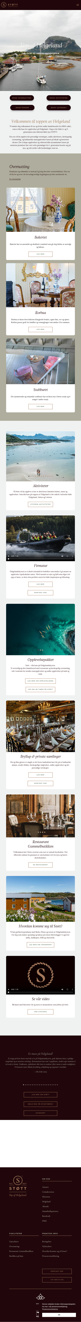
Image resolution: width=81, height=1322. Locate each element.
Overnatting (14, 1246)
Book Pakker (22, 107)
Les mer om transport (40, 944)
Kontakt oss (40, 592)
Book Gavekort (59, 107)
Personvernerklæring (50, 1256)
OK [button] (59, 1315)
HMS (44, 1221)
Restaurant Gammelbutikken (21, 1251)
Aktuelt (45, 1206)
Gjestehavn (13, 1241)
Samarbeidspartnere (50, 1211)
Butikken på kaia (16, 1256)
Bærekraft (46, 1216)
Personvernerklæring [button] (50, 1309)
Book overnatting (21, 98)
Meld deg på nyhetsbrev (40, 1104)
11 (50, 476)
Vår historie (40, 1011)
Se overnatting (15, 179)
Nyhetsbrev (47, 1246)
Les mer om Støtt (40, 1094)
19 (55, 1084)
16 (50, 1084)
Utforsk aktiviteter (40, 504)
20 (57, 1084)
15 (48, 1084)
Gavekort (40, 1113)
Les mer (40, 254)
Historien (46, 1196)
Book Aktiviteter (59, 98)
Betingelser (46, 1241)
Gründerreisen (48, 1192)
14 (46, 1084)
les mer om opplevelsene (40, 681)
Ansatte (45, 1187)
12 (52, 476)
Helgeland (46, 1201)
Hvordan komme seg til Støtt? (54, 1251)
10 (47, 476)
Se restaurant (40, 865)
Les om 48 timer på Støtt (40, 689)
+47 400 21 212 (57, 1279)
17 (52, 1084)
